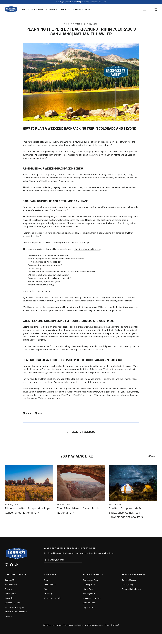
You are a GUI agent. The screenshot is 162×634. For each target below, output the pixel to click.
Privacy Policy (127, 584)
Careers (8, 616)
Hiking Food (88, 589)
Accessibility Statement (131, 589)
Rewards (9, 598)
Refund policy (10, 593)
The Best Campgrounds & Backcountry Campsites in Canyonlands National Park (126, 513)
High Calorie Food (90, 607)
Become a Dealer (12, 602)
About (52, 9)
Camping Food (89, 584)
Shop (24, 9)
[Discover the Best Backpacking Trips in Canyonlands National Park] (29, 483)
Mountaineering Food (92, 598)
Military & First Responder (16, 611)
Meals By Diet (38, 9)
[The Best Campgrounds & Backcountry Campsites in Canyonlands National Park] (133, 483)
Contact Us (10, 580)
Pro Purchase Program (14, 607)
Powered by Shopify (112, 625)
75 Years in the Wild (82, 9)
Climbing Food (89, 602)
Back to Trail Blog (83, 431)
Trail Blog (64, 9)
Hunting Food (89, 593)
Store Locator (11, 584)
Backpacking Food (90, 580)
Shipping (8, 589)
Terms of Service (129, 580)
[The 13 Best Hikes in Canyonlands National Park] (81, 483)
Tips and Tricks (73, 24)
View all (152, 456)
